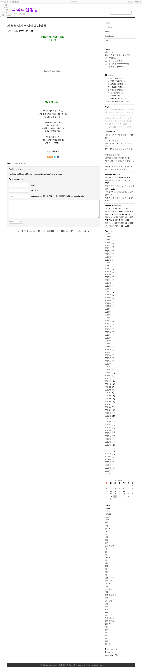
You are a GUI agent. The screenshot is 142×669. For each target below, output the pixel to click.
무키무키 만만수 (122, 115)
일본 (125, 118)
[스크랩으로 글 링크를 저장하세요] (50, 157)
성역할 (129, 127)
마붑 (107, 560)
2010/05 (108, 433)
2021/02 (108, 234)
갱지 (106, 109)
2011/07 (108, 393)
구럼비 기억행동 (111, 141)
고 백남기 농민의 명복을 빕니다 (118, 158)
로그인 (130, 2)
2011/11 (108, 381)
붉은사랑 (108, 581)
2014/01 (108, 318)
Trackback (14, 169)
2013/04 (108, 344)
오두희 (122, 121)
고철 (107, 526)
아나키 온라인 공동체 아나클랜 (117, 55)
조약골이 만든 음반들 (113, 61)
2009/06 (108, 465)
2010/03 (108, 439)
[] (27, 231)
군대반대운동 (110, 58)
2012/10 (108, 349)
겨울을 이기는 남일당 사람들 (26, 26)
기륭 (113, 124)
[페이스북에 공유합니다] (58, 157)
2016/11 (108, 248)
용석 (107, 615)
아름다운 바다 (114, 112)
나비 (107, 534)
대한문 (131, 115)
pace (107, 517)
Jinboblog (63, 665)
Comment (25, 169)
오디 (106, 127)
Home (107, 23)
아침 (107, 598)
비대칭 (107, 583)
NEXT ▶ (86, 231)
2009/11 (108, 451)
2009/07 (108, 462)
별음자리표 (109, 578)
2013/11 (108, 323)
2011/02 (108, 407)
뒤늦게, (108, 214)
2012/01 (108, 375)
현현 (107, 641)
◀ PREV (21, 231)
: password (34, 190)
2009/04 (108, 471)
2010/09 (108, 422)
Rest (100, 665)
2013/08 (108, 332)
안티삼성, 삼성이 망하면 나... (117, 217)
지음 (107, 627)
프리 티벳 (122, 127)
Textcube (72, 665)
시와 (107, 592)
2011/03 (108, 404)
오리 (107, 609)
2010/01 (108, 445)
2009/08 (108, 459)
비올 (107, 586)
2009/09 (108, 456)
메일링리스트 (6, 15)
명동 (117, 124)
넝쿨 (107, 537)
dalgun (107, 508)
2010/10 (108, 419)
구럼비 (128, 121)
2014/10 (108, 295)
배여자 (107, 575)
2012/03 (108, 370)
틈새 (107, 635)
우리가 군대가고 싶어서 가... (116, 186)
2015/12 (108, 266)
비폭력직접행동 (22, 9)
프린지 (122, 112)
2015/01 (108, 286)
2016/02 (108, 260)
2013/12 (108, 320)
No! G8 (108, 514)
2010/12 (108, 413)
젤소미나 (108, 624)
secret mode (79, 196)
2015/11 (108, 269)
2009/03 (108, 474)
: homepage (35, 196)
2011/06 (108, 396)
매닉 (107, 563)
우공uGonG (109, 618)
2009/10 (108, 453)
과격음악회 (115, 121)
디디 (107, 549)
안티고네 (108, 601)
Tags (107, 32)
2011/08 (108, 390)
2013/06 (108, 338)
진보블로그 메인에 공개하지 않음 (56, 196)
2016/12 (108, 245)
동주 (107, 543)
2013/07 (108, 335)
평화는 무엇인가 (111, 211)
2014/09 (108, 297)
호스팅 (6, 12)
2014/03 (108, 312)
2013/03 (108, 347)
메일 (6, 5)
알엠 (107, 604)
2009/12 (108, 448)
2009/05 (108, 468)
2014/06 (108, 303)
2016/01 (108, 263)
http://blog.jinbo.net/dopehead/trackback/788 (44, 174)
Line (106, 40)
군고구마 (112, 115)
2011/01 (108, 410)
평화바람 (22, 163)
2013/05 (108, 341)
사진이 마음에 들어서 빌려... (116, 198)
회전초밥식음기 (126, 124)
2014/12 (108, 289)
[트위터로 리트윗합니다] (55, 157)
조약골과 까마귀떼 (112, 155)
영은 (107, 606)
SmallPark (90, 665)
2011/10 (108, 384)
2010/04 (108, 436)
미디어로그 (109, 208)
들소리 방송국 (110, 546)
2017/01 (108, 243)
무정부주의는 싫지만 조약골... (117, 192)
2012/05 (108, 364)
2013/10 (108, 326)
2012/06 (108, 361)
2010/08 (108, 425)
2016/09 (108, 251)
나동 (107, 531)
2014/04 (108, 309)
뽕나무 (128, 112)
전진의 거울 (110, 621)
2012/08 (108, 355)
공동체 (6, 7)
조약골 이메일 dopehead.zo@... (118, 64)
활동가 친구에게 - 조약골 (115, 169)
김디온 (107, 529)
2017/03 (108, 240)
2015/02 (108, 283)
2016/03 (108, 257)
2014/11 (108, 292)
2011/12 (108, 378)
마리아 (107, 557)
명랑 (107, 566)
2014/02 (108, 315)
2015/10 (108, 271)
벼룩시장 (108, 118)
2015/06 (108, 277)
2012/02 (108, 373)
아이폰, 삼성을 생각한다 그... (117, 223)
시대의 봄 (115, 118)
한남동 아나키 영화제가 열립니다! (118, 167)
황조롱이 (108, 644)
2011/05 (108, 399)
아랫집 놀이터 (110, 595)
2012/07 (108, 358)
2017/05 (108, 237)
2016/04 (108, 254)
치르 (107, 632)
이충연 (111, 109)
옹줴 (107, 612)
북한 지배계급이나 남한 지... (116, 180)
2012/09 (108, 352)
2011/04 (108, 402)
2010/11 (108, 416)
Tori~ (107, 523)
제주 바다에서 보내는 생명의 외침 (118, 143)
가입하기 (138, 2)
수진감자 (108, 589)
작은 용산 (128, 109)
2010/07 (108, 427)
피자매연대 (109, 52)
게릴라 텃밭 (119, 109)
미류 (107, 572)
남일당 (15, 163)
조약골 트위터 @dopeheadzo (116, 67)
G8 (110, 124)
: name (32, 185)
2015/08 (108, 274)
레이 (107, 555)
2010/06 (108, 430)
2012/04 (108, 367)
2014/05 (108, 306)
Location (108, 27)
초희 (107, 630)
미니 (107, 569)
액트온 (6, 10)
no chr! (108, 511)
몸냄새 (107, 146)
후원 (121, 118)
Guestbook (109, 36)
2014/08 (108, 300)
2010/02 (108, 442)
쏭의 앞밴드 (113, 127)
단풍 (107, 540)
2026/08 (119, 480)
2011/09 (108, 387)
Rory (107, 520)
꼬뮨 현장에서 (13, 31)
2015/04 (108, 280)
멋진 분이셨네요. (112, 177)
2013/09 (108, 329)
